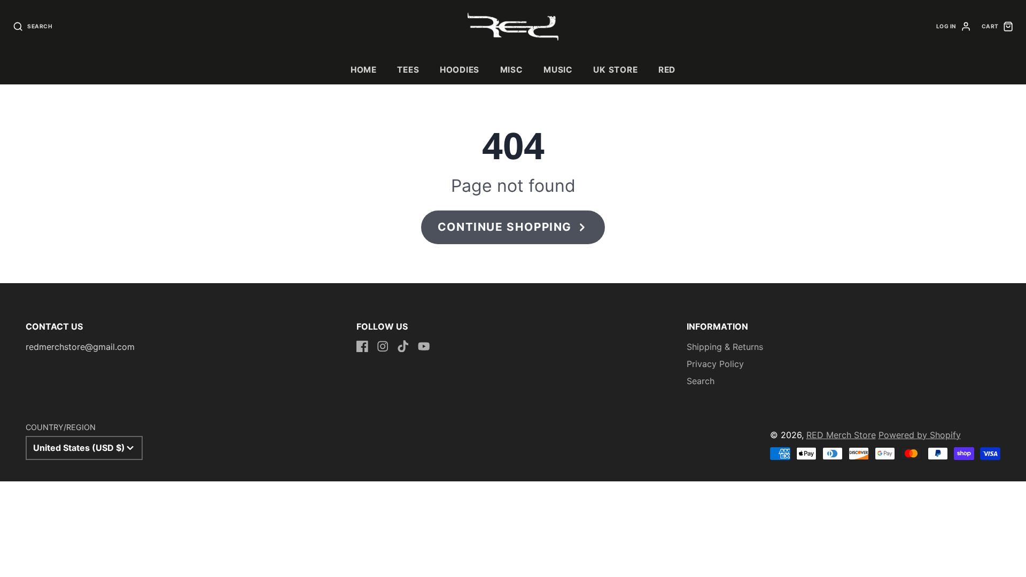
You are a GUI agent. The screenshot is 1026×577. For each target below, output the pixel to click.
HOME (364, 70)
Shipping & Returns (725, 346)
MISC (511, 70)
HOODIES (459, 70)
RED (666, 70)
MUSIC (558, 70)
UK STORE (615, 70)
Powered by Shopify (920, 435)
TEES (408, 70)
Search (700, 381)
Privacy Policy (715, 363)
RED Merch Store (841, 435)
